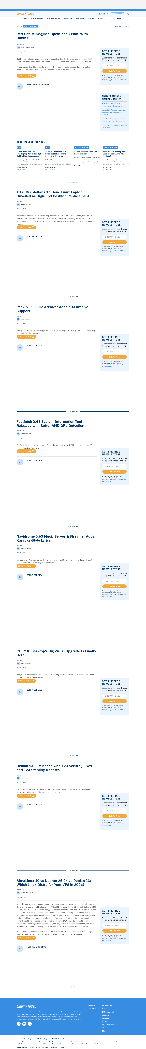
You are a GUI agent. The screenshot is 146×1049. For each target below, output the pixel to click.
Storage (110, 19)
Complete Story (24, 75)
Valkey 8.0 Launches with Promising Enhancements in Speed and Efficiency (57, 154)
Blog (119, 19)
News (24, 19)
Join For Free (114, 71)
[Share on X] (123, 26)
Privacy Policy (108, 81)
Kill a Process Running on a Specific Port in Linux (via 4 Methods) (114, 154)
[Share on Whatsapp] (128, 26)
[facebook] (100, 14)
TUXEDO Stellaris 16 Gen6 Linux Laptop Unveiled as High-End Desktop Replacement (29, 154)
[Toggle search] (128, 14)
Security (80, 19)
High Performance (95, 19)
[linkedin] (104, 14)
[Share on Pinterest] (126, 26)
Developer (68, 19)
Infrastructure (53, 19)
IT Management (37, 19)
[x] (107, 14)
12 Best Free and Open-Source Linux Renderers (86, 153)
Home (18, 26)
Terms (124, 79)
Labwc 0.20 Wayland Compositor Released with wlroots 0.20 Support (114, 112)
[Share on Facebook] (120, 26)
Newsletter (119, 13)
